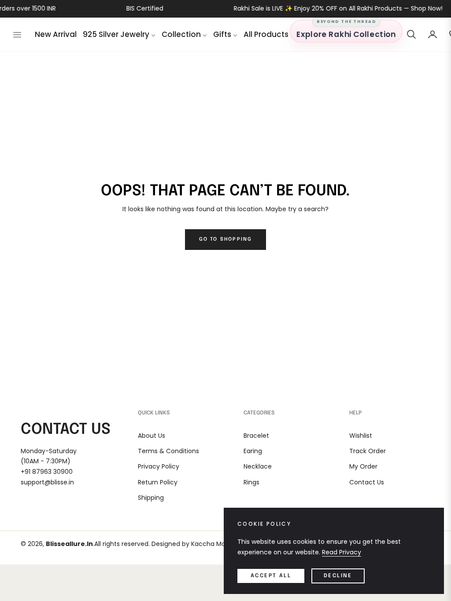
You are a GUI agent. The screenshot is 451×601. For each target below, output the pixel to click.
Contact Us (366, 482)
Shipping (151, 497)
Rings (251, 482)
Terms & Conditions (168, 451)
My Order (363, 466)
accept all (271, 576)
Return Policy (157, 482)
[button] (411, 34)
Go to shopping (225, 239)
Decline (338, 576)
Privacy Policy (158, 466)
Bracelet (256, 435)
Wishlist (360, 435)
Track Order (367, 451)
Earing (253, 451)
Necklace (258, 466)
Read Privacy (341, 552)
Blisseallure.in (69, 543)
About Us (151, 435)
